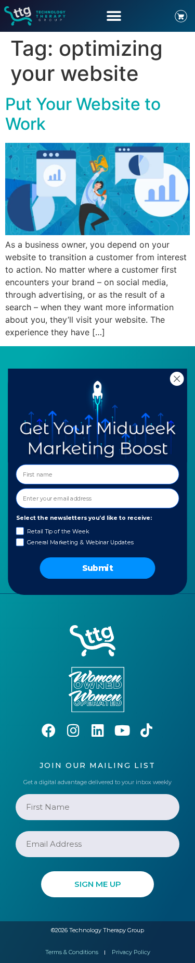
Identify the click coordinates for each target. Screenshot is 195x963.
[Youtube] (122, 730)
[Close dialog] (177, 379)
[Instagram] (73, 730)
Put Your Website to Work (83, 114)
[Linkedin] (97, 730)
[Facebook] (49, 730)
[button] (114, 16)
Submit (97, 567)
